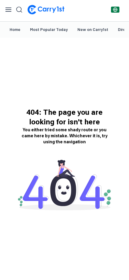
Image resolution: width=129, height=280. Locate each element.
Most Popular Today (49, 29)
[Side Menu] (8, 9)
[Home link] (45, 9)
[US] (115, 10)
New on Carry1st (92, 29)
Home (15, 29)
